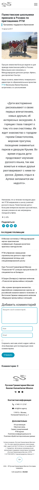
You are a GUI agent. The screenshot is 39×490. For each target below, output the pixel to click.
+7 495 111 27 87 (21, 404)
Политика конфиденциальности (19, 434)
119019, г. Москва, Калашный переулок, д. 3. (20, 414)
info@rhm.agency (21, 408)
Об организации (19, 425)
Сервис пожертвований (19, 429)
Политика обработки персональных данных (19, 436)
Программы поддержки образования (18, 25)
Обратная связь (19, 427)
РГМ (3, 85)
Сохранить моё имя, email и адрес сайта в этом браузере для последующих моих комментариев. (18, 346)
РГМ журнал (19, 431)
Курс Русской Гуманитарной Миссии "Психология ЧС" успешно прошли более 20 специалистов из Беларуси (19, 269)
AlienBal (25, 472)
